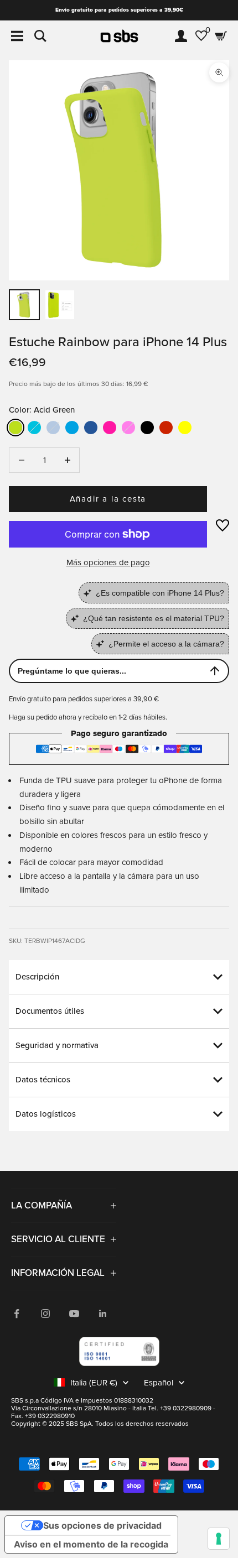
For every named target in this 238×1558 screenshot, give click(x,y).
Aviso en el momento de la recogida (91, 1544)
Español (158, 1383)
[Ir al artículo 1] (24, 304)
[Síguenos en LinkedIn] (102, 1313)
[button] (222, 525)
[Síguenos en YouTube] (74, 1313)
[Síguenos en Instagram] (45, 1313)
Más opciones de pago (108, 562)
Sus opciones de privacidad (102, 1525)
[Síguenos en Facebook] (16, 1313)
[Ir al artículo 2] (59, 304)
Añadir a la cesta (108, 499)
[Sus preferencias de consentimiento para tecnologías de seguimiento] (218, 1538)
